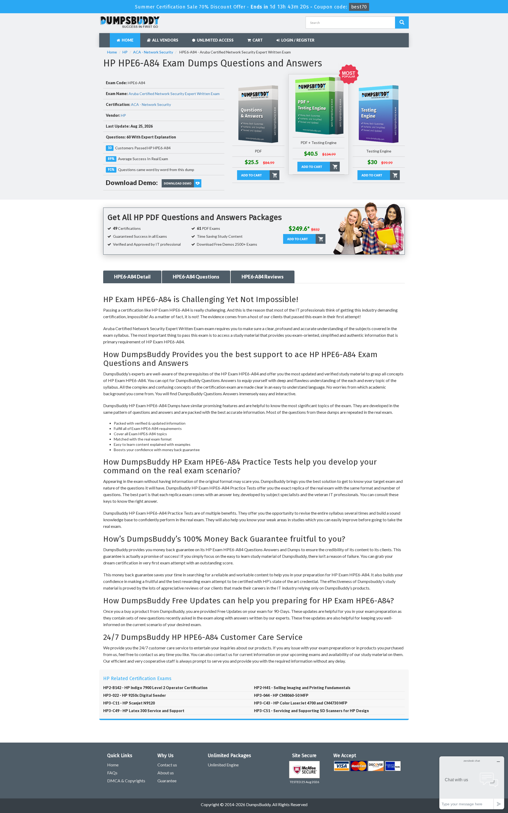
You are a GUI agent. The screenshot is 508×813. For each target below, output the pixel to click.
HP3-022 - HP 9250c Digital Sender (134, 695)
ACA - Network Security (153, 52)
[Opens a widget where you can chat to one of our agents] (471, 782)
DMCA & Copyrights (126, 780)
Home (126, 40)
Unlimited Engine (223, 764)
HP (125, 52)
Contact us (167, 764)
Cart (257, 40)
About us (165, 772)
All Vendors (164, 40)
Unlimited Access (214, 40)
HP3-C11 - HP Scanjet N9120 (129, 703)
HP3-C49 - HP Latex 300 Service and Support (143, 710)
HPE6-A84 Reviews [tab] (263, 277)
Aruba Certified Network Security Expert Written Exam (174, 93)
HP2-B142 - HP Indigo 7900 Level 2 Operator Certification (155, 687)
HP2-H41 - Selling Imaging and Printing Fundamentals (302, 687)
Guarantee (166, 780)
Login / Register (297, 40)
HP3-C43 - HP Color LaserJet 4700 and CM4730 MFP (300, 703)
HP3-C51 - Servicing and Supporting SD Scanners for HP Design (311, 710)
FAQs (112, 772)
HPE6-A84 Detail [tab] (132, 277)
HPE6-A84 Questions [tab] (196, 277)
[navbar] (106, 37)
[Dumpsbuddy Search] (402, 22)
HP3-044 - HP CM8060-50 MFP (281, 695)
